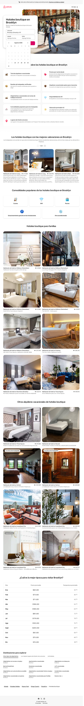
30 (28, 63)
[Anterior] (38, 146)
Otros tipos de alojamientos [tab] (10, 656)
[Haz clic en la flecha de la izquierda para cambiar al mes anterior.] (8, 42)
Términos (44, 703)
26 (15, 63)
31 (8, 66)
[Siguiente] (45, 146)
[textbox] (13, 38)
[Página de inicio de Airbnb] (7, 6)
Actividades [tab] (51, 656)
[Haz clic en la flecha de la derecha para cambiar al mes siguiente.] (27, 42)
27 (18, 63)
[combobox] (20, 32)
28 (21, 63)
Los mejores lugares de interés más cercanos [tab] (33, 656)
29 (24, 63)
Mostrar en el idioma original (56, 2)
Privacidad (38, 703)
